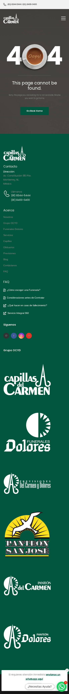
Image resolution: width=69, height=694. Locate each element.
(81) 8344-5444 (20, 195)
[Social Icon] (6, 336)
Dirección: (9, 171)
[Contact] (7, 193)
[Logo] (11, 18)
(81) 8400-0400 (20, 200)
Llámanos (16, 191)
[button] (67, 670)
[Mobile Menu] (63, 18)
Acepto (34, 685)
